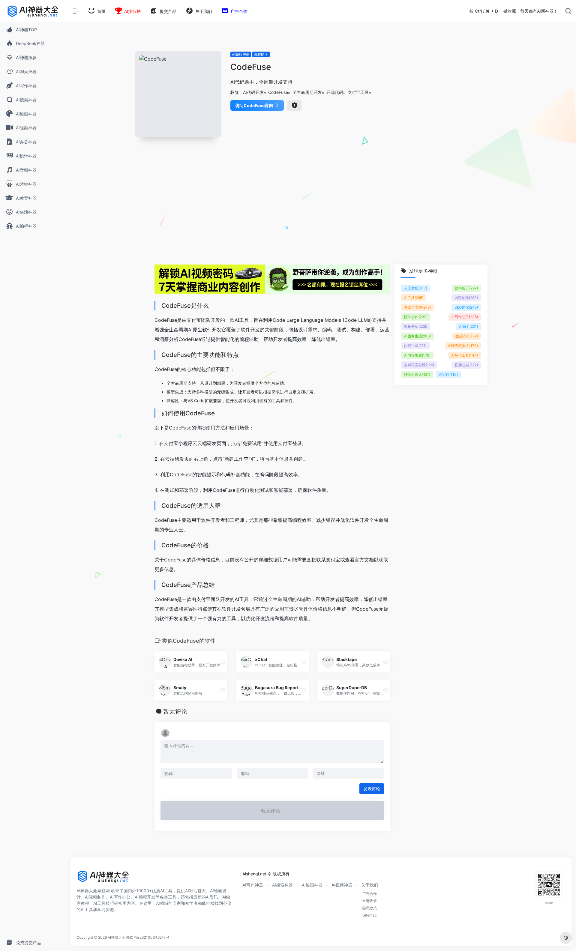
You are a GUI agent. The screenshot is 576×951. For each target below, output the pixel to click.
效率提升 (466, 288)
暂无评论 (175, 711)
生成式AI (466, 336)
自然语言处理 (419, 365)
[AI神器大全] (103, 878)
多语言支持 (417, 307)
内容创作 (466, 297)
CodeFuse (278, 92)
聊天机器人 (417, 374)
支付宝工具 (358, 92)
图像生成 (466, 365)
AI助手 (468, 326)
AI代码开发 (253, 92)
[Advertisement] (321, 208)
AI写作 (448, 374)
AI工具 (413, 297)
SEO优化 (466, 307)
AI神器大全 (116, 937)
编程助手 (261, 54)
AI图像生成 (417, 336)
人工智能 (415, 288)
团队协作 (416, 317)
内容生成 (415, 345)
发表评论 (371, 788)
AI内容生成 (417, 355)
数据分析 (415, 326)
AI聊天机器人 (463, 345)
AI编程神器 (241, 54)
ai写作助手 (465, 317)
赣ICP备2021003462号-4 (148, 937)
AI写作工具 (464, 355)
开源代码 (334, 92)
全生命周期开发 (307, 92)
